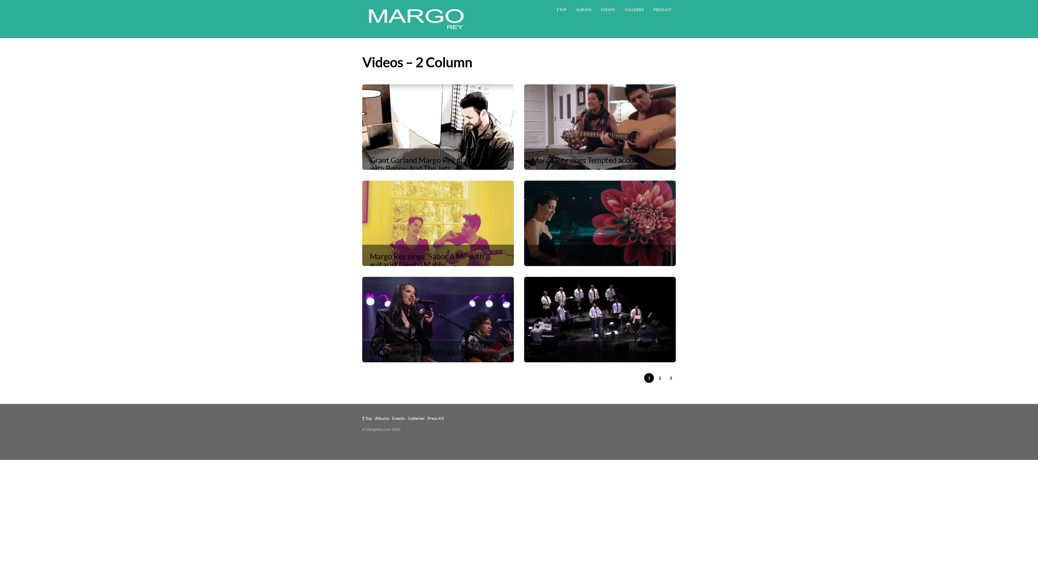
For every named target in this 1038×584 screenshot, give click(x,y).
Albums (583, 9)
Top (562, 9)
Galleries (634, 9)
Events (608, 9)
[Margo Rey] (416, 27)
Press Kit (662, 9)
